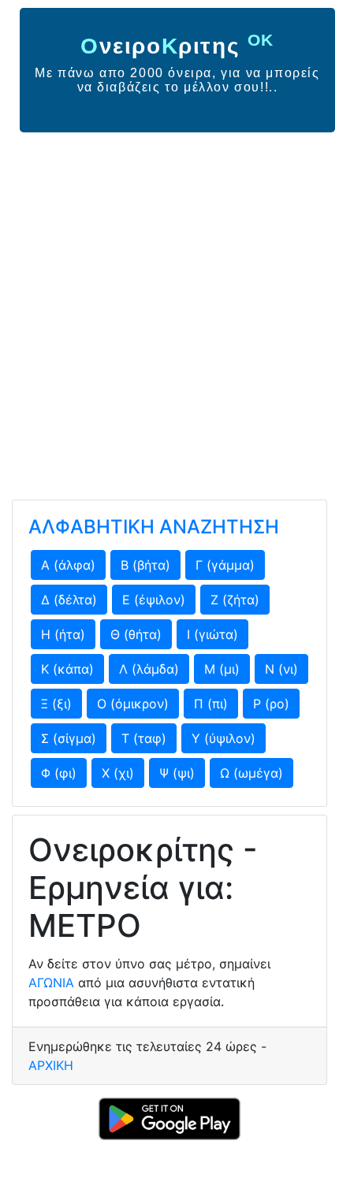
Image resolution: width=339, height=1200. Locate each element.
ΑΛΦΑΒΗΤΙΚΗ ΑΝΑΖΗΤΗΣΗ (153, 526)
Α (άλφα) (68, 565)
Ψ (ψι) (177, 773)
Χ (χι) (118, 773)
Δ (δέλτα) (69, 599)
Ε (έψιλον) (153, 599)
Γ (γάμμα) (225, 565)
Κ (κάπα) (67, 669)
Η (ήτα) (63, 634)
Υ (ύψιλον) (223, 738)
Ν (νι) (281, 669)
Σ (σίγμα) (68, 738)
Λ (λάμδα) (149, 669)
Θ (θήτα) (136, 634)
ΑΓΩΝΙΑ (51, 982)
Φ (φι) (58, 773)
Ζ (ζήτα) (234, 599)
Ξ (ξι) (56, 703)
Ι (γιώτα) (212, 634)
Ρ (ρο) (271, 703)
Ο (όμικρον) (133, 703)
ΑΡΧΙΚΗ (50, 1065)
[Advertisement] (169, 309)
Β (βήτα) (145, 565)
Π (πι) (211, 703)
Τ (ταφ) (143, 738)
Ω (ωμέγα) (251, 773)
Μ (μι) (222, 669)
